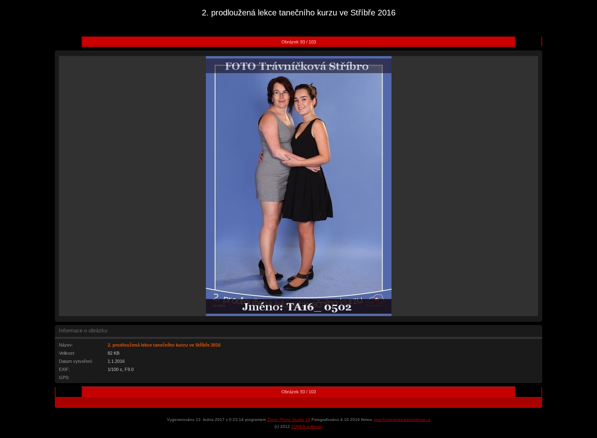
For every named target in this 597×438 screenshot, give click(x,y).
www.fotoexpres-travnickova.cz (402, 419)
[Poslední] (534, 42)
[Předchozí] (75, 42)
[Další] (521, 42)
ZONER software (306, 426)
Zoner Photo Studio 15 (288, 419)
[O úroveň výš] (298, 31)
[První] (62, 42)
